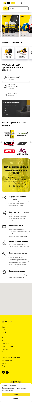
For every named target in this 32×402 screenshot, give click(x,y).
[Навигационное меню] (28, 3)
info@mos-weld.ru (6, 329)
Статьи (4, 363)
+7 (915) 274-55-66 (6, 332)
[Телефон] (7, 373)
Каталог (4, 340)
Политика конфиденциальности (11, 357)
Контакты (4, 352)
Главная (4, 338)
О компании (5, 343)
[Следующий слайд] (31, 142)
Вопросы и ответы (7, 360)
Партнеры (5, 349)
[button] (22, 3)
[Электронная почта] (3, 373)
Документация (6, 366)
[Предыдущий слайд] (1, 142)
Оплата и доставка (7, 346)
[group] (10, 26)
